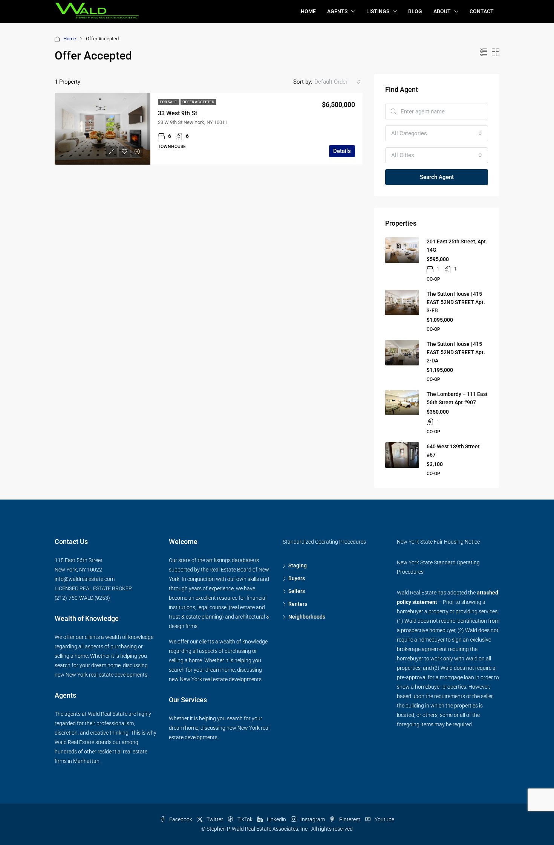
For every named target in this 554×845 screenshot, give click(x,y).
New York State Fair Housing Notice (438, 542)
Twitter (214, 819)
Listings (377, 11)
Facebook (180, 819)
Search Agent (437, 177)
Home (308, 11)
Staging (297, 565)
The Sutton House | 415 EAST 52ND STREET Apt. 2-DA (456, 352)
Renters (297, 604)
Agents (337, 11)
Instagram (312, 819)
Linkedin (276, 819)
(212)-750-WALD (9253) (82, 598)
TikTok (245, 819)
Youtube (383, 819)
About (442, 11)
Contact (482, 11)
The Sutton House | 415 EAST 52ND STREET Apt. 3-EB (456, 302)
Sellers (296, 591)
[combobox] (337, 82)
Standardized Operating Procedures (324, 542)
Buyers (296, 578)
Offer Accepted (198, 102)
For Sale (169, 102)
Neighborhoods (306, 617)
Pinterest (349, 819)
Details (342, 151)
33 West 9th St (177, 113)
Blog (415, 11)
